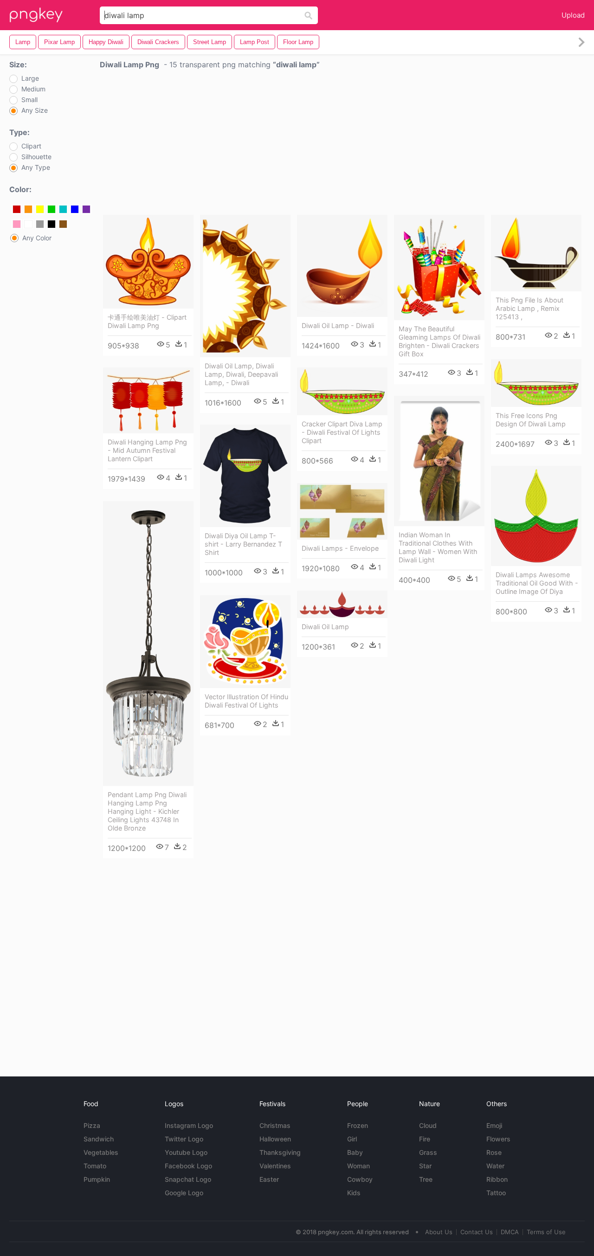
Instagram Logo (189, 1125)
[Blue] (75, 209)
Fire (424, 1139)
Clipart (31, 146)
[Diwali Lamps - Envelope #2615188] (342, 511)
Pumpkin (97, 1179)
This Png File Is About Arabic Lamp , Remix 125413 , (529, 308)
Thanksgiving (280, 1152)
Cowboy (360, 1179)
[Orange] (28, 209)
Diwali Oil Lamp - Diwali (338, 325)
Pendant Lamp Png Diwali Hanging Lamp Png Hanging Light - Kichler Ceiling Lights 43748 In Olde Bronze (147, 811)
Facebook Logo (188, 1166)
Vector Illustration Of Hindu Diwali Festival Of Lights (246, 701)
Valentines (275, 1166)
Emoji (494, 1125)
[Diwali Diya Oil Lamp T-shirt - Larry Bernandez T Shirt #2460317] (245, 476)
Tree (426, 1179)
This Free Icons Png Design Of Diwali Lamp (531, 420)
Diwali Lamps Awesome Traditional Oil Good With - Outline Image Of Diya (537, 583)
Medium (33, 89)
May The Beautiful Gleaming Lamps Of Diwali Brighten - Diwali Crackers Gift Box (439, 341)
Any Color (37, 238)
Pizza (92, 1125)
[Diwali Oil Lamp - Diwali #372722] (342, 266)
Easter (269, 1179)
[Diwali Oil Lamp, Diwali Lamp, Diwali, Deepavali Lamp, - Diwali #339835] (245, 286)
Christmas (275, 1125)
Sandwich (99, 1139)
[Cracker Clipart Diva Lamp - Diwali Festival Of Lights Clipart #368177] (342, 391)
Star (425, 1166)
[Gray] (40, 224)
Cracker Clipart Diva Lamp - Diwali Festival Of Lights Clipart (342, 432)
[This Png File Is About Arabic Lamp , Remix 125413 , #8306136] (536, 253)
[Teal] (63, 209)
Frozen (357, 1125)
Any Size (34, 110)
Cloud (428, 1125)
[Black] (51, 224)
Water (495, 1166)
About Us (438, 1232)
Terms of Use (546, 1232)
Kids (354, 1193)
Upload (573, 15)
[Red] (17, 209)
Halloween (275, 1139)
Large (30, 78)
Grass (428, 1152)
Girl (352, 1139)
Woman (358, 1166)
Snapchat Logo (188, 1179)
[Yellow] (40, 209)
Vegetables (101, 1152)
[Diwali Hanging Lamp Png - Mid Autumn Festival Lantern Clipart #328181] (148, 400)
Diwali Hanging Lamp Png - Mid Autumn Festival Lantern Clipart (147, 450)
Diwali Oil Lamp (325, 627)
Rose (494, 1152)
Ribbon (497, 1179)
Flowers (498, 1139)
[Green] (51, 209)
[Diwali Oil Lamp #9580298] (342, 604)
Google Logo (184, 1193)
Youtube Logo (186, 1152)
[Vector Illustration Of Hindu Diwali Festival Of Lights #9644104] (245, 641)
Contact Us (476, 1232)
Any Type (35, 167)
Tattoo (496, 1193)
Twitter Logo (184, 1139)
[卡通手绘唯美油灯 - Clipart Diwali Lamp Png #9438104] (148, 262)
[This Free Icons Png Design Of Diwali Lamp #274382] (536, 383)
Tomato (95, 1166)
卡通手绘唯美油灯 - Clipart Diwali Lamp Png (147, 321)
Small (29, 99)
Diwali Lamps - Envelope (340, 548)
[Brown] (63, 224)
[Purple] (86, 209)
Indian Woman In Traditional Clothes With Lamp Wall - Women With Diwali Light (438, 547)
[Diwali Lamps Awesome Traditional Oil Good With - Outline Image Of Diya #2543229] (536, 516)
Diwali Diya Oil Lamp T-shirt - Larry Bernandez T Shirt (243, 544)
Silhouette (36, 157)
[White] (28, 224)
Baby (355, 1152)
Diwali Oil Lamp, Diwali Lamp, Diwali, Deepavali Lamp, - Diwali (241, 374)
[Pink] (17, 224)
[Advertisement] (342, 144)
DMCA (510, 1232)
